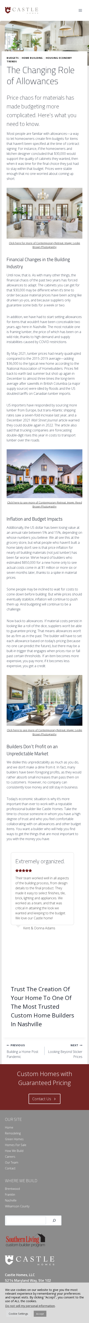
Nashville (11, 1200)
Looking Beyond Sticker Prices (65, 1051)
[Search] (54, 1221)
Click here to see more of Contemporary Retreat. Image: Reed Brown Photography (44, 504)
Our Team (11, 1162)
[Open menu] (80, 10)
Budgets (13, 57)
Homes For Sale (15, 1145)
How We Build (14, 1151)
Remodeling (13, 1133)
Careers (10, 1157)
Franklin (10, 1194)
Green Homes (14, 1139)
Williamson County (17, 1206)
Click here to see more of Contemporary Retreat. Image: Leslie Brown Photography (44, 732)
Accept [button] (40, 1313)
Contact (10, 1168)
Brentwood (12, 1189)
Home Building (32, 57)
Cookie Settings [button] (18, 1313)
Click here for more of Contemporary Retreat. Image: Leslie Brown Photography (44, 245)
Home (9, 1127)
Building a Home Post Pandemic (22, 1051)
